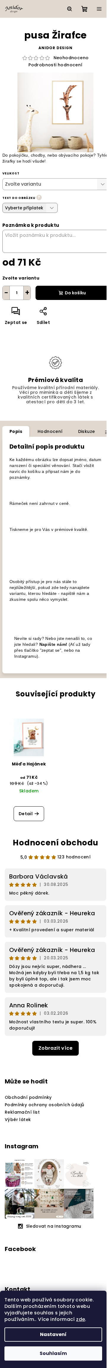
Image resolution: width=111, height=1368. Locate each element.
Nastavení (53, 1334)
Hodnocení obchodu (55, 842)
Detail (26, 814)
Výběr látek (18, 1120)
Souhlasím (53, 1353)
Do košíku (75, 293)
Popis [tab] (15, 431)
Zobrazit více (55, 1048)
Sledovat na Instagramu (53, 1226)
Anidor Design (55, 47)
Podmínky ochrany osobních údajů (44, 1105)
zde (80, 1319)
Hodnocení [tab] (50, 431)
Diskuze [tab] (86, 431)
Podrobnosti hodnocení (55, 65)
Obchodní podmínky (28, 1097)
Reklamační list (22, 1112)
